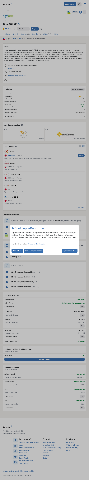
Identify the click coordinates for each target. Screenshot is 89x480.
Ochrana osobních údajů (36, 244)
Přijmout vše (17, 251)
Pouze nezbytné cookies (33, 251)
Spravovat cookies (69, 251)
